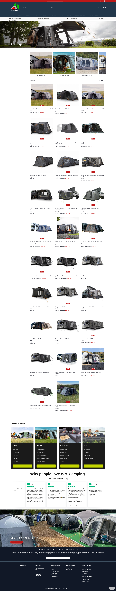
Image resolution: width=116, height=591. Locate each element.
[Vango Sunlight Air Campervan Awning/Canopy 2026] (93, 166)
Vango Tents (15, 461)
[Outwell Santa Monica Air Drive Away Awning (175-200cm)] (67, 199)
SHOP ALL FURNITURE (69, 466)
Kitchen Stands (63, 458)
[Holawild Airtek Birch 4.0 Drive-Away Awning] (42, 395)
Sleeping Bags (87, 449)
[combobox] (38, 7)
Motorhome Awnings (41, 461)
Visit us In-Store (23, 567)
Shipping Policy (69, 567)
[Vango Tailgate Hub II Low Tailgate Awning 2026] (67, 165)
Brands (69, 15)
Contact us (53, 567)
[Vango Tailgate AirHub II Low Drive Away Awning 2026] (67, 232)
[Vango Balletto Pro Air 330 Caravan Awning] (42, 362)
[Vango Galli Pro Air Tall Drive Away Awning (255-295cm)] (93, 232)
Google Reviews (54, 576)
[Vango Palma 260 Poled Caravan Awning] (93, 362)
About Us (53, 569)
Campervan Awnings (41, 452)
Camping (36, 15)
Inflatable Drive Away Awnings (43, 458)
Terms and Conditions (55, 574)
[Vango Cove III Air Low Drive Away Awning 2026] (42, 98)
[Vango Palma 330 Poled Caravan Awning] (67, 297)
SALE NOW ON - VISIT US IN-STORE (55, 0)
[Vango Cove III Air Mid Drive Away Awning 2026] (93, 98)
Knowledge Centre (80, 15)
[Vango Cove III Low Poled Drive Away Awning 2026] (67, 99)
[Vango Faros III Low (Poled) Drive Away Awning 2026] (42, 132)
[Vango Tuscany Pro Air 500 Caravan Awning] (67, 265)
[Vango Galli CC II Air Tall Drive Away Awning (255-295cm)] (42, 232)
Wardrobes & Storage (64, 455)
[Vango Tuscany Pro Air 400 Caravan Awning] (42, 265)
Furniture (45, 15)
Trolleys (62, 461)
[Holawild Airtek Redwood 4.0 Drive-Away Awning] (67, 396)
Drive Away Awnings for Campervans (87, 577)
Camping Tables (63, 452)
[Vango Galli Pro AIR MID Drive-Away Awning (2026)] (42, 329)
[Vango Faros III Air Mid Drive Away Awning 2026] (93, 297)
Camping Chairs (63, 449)
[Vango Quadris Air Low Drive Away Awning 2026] (42, 199)
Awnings (27, 15)
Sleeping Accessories (88, 458)
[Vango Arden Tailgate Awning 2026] (42, 165)
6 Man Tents (15, 455)
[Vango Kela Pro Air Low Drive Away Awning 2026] (93, 132)
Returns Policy (69, 569)
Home (10, 20)
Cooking (53, 15)
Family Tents (15, 449)
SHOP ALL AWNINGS (46, 466)
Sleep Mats (86, 452)
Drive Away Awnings (41, 449)
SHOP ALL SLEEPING (94, 466)
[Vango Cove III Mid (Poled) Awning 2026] (42, 297)
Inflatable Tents (16, 452)
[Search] (52, 7)
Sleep (61, 15)
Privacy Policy (54, 573)
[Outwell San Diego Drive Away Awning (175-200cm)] (93, 199)
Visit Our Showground (94, 15)
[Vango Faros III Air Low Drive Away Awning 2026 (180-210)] (67, 132)
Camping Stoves (85, 579)
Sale (13, 15)
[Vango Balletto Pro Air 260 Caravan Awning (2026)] (67, 329)
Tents (19, 15)
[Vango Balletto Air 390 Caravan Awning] (93, 329)
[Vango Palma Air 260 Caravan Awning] (93, 265)
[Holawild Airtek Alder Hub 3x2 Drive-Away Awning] (67, 362)
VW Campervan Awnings (42, 455)
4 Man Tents (15, 458)
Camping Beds (87, 455)
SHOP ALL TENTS (22, 466)
